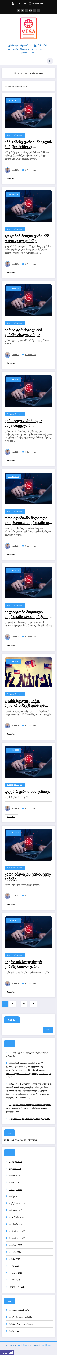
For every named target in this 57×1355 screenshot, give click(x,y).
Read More (11, 178)
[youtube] (30, 10)
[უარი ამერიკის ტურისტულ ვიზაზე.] (28, 844)
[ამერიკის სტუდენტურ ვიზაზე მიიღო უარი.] (28, 932)
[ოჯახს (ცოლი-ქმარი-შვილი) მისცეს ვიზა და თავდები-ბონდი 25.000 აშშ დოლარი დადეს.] (28, 672)
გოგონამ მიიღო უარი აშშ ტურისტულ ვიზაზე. (27, 238)
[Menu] (5, 61)
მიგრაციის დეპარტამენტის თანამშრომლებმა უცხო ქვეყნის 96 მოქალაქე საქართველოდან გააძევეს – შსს (28, 1108)
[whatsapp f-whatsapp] (34, 10)
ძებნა (12, 1020)
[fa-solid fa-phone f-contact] (38, 10)
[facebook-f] (18, 10)
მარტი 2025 (15, 1279)
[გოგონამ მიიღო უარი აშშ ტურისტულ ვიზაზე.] (28, 206)
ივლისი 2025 (15, 1252)
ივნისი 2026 (15, 1175)
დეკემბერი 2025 (17, 1217)
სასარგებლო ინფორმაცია (21, 1324)
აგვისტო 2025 (16, 1245)
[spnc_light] (50, 61)
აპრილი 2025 (16, 1273)
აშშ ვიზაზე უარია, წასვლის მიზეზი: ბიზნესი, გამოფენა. (28, 144)
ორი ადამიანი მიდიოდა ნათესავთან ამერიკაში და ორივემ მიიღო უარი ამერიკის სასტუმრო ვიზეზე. (28, 520)
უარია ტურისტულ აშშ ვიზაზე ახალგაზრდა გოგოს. (23, 332)
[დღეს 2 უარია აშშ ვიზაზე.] (28, 761)
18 (24, 1003)
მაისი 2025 (14, 1266)
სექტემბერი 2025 (17, 1238)
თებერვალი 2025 (17, 1286)
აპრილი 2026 (16, 1189)
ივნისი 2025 (15, 1259)
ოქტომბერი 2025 (17, 1231)
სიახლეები (14, 1331)
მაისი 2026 (14, 1182)
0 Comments (30, 170)
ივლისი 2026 (15, 1168)
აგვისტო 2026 (16, 1161)
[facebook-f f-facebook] (22, 10)
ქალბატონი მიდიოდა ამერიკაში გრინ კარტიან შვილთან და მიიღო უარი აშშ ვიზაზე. (27, 614)
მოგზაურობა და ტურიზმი (21, 1317)
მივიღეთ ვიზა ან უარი (14, 135)
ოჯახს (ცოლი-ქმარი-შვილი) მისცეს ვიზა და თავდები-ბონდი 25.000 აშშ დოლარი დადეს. (26, 703)
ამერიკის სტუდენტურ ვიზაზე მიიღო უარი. (23, 964)
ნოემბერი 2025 (16, 1224)
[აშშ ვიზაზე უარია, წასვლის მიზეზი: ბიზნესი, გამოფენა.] (28, 112)
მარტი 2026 (15, 1196)
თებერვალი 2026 (17, 1203)
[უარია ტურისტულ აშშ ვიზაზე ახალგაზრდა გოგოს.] (28, 300)
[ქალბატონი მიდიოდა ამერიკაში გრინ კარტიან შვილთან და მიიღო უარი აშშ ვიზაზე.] (28, 582)
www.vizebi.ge (22, 1345)
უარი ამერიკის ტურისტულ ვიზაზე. (28, 876)
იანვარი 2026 (16, 1210)
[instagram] (26, 10)
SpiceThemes (46, 1345)
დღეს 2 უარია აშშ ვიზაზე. (27, 791)
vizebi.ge (15, 170)
